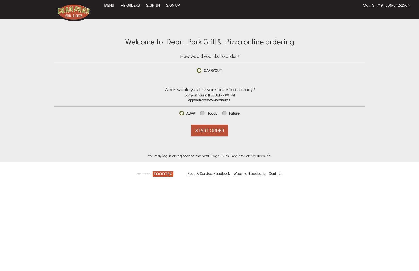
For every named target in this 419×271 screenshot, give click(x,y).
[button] (74, 12)
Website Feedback (249, 173)
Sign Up (173, 5)
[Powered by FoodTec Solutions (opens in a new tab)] (155, 173)
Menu (109, 5)
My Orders (130, 5)
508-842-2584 (397, 5)
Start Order (209, 130)
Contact (275, 173)
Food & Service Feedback (209, 173)
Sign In (153, 5)
